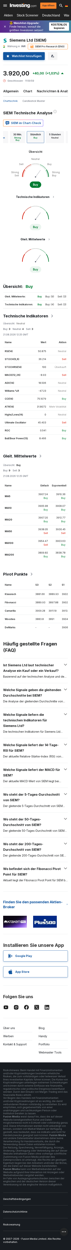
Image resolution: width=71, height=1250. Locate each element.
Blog (42, 1028)
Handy (43, 1036)
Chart (27, 91)
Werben (8, 1036)
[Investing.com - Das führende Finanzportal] (23, 5)
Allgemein (11, 91)
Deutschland (51, 15)
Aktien (8, 15)
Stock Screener (27, 15)
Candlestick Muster (33, 100)
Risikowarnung (11, 1224)
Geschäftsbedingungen (17, 1198)
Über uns (9, 1028)
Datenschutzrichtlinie (15, 1211)
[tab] (17, 137)
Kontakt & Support (15, 1044)
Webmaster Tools (50, 1052)
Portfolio (44, 1044)
